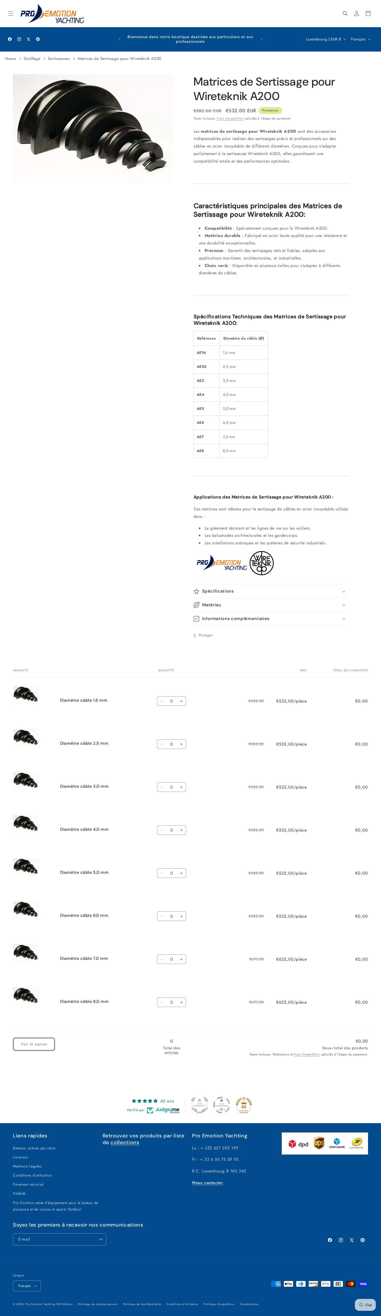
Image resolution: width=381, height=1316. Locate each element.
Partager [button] (206, 635)
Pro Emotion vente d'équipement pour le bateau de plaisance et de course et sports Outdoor (55, 1206)
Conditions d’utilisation (182, 1304)
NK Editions (64, 1304)
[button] (11, 13)
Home (10, 58)
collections (124, 1142)
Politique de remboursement (98, 1304)
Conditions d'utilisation (32, 1175)
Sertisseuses (59, 58)
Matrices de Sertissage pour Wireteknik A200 (119, 58)
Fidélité (19, 1193)
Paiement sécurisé (28, 1184)
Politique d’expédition (219, 1304)
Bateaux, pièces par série (34, 1148)
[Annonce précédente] (119, 39)
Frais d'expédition (230, 118)
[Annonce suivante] (261, 39)
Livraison (20, 1157)
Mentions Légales (27, 1166)
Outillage (32, 58)
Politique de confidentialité (142, 1304)
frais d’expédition (307, 1054)
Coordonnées (249, 1304)
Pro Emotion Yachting (40, 1304)
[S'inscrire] (100, 1239)
